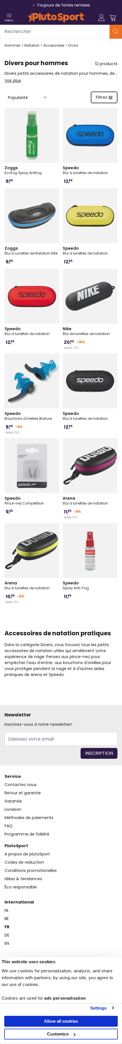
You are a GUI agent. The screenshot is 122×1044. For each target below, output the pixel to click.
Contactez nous (21, 784)
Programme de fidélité (27, 834)
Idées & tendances (23, 879)
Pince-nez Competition (24, 500)
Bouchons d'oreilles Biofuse (28, 416)
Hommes (12, 45)
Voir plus (13, 80)
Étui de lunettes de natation (86, 331)
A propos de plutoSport (27, 854)
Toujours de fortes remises (63, 5)
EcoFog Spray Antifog (23, 170)
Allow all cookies (61, 1021)
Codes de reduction (24, 862)
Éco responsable (21, 887)
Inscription (99, 753)
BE (7, 918)
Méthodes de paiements (29, 817)
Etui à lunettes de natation (85, 170)
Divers (73, 45)
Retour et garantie (23, 793)
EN (7, 943)
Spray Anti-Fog (76, 585)
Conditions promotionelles (31, 870)
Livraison (13, 809)
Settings (98, 1008)
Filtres (101, 97)
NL (7, 910)
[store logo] (55, 17)
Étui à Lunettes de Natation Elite (31, 250)
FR (7, 927)
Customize (58, 1033)
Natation (31, 45)
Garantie (13, 801)
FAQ (8, 826)
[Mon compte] (101, 17)
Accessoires (53, 45)
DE (7, 935)
